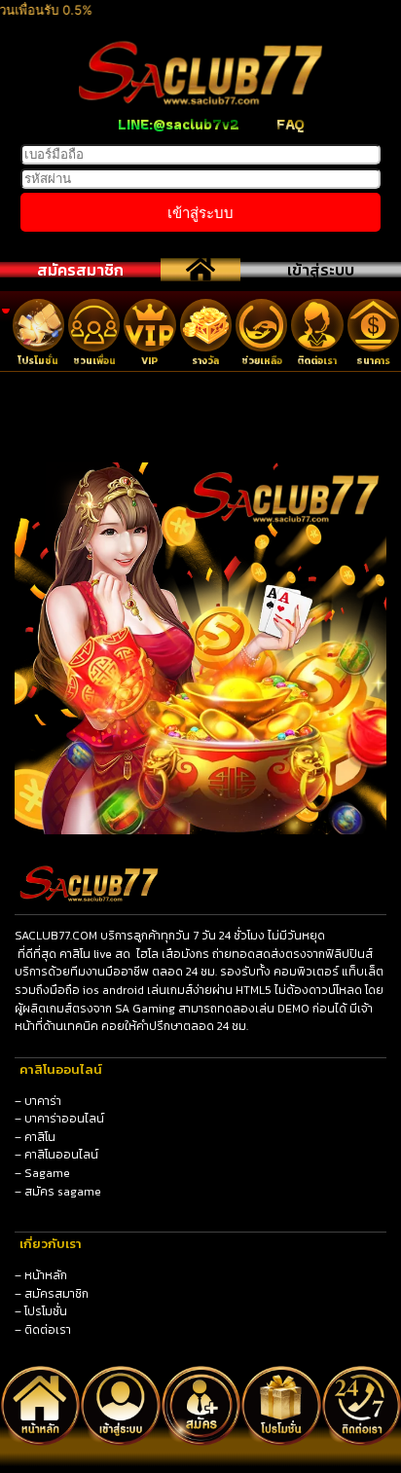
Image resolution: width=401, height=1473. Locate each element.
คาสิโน (39, 1137)
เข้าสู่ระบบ (320, 269)
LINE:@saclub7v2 (178, 124)
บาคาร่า (42, 1101)
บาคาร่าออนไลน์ (64, 1118)
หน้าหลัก (45, 1275)
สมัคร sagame (62, 1191)
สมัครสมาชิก (80, 269)
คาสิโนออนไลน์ (61, 1154)
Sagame (47, 1173)
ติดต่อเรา (47, 1330)
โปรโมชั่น (45, 1311)
